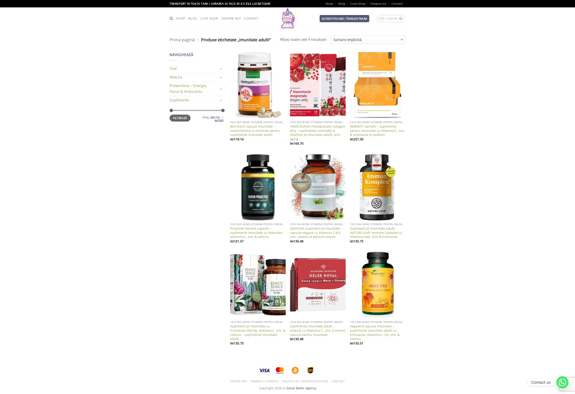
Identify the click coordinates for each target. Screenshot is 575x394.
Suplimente (179, 100)
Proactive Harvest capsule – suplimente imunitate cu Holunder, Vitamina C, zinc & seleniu (256, 232)
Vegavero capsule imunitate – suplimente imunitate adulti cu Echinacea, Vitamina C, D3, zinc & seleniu (375, 332)
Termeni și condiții (264, 381)
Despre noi (378, 3)
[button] (344, 18)
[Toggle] (220, 68)
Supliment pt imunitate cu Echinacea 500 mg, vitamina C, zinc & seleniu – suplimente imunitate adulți (257, 332)
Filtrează (180, 118)
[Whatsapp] (562, 382)
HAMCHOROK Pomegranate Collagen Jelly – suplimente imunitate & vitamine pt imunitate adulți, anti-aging (317, 132)
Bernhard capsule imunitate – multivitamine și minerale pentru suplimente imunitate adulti (255, 130)
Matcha (176, 77)
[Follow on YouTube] (407, 6)
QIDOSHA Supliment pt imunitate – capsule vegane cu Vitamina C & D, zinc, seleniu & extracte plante (316, 232)
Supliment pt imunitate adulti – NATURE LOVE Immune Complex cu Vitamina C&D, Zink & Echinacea (376, 232)
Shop (329, 3)
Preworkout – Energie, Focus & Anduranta (188, 88)
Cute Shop (357, 3)
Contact (397, 3)
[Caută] (171, 18)
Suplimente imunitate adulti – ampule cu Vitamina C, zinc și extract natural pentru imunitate (317, 330)
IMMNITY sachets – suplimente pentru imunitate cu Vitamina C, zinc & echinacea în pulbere (377, 130)
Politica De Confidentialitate (305, 381)
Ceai (173, 68)
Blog (341, 3)
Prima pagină (182, 39)
